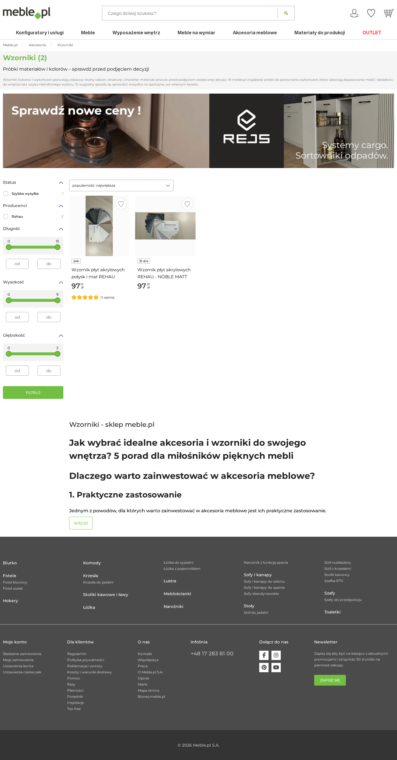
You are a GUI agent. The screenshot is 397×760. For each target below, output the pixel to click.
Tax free (74, 709)
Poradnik (75, 696)
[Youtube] (276, 667)
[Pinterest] (264, 667)
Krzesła (90, 575)
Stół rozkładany (337, 562)
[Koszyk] (389, 13)
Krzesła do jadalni (98, 582)
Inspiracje (75, 702)
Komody (92, 562)
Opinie (143, 678)
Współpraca (148, 660)
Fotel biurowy (15, 582)
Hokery (10, 600)
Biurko (10, 562)
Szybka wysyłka (37, 193)
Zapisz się (330, 680)
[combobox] (121, 185)
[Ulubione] (371, 13)
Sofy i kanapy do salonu (264, 581)
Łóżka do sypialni (178, 562)
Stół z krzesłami (337, 568)
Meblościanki (177, 593)
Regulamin (76, 654)
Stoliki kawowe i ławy (105, 594)
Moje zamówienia (18, 660)
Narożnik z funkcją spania (266, 562)
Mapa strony (149, 690)
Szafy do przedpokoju (343, 599)
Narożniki (173, 606)
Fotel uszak (13, 588)
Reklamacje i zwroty (84, 666)
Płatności (75, 690)
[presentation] (11, 131)
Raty (71, 684)
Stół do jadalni (256, 612)
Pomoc (73, 678)
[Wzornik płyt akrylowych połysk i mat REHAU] (99, 226)
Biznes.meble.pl (151, 696)
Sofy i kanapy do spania (264, 587)
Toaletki (332, 612)
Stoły (249, 606)
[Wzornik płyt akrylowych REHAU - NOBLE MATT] (165, 226)
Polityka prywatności (85, 660)
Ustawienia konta (18, 666)
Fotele (9, 575)
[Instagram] (276, 655)
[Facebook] (264, 655)
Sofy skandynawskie (261, 593)
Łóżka (89, 607)
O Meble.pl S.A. (150, 672)
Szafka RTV (334, 581)
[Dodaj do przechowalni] (121, 204)
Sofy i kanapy (258, 574)
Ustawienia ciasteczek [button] (22, 672)
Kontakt (145, 654)
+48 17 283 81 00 (212, 653)
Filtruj (33, 392)
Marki (142, 684)
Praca (143, 666)
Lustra (170, 581)
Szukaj (286, 13)
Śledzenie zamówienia (22, 654)
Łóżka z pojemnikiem (182, 568)
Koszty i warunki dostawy (89, 672)
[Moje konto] (354, 13)
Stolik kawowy (337, 574)
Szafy (329, 593)
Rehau (37, 216)
